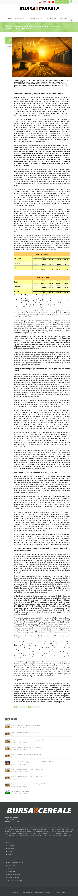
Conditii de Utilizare (13, 877)
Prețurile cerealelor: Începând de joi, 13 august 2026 (26, 776)
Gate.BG (63, 892)
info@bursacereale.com (12, 821)
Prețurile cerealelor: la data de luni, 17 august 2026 (26, 754)
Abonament (63, 18)
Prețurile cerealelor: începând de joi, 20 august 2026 (26, 732)
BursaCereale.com (39, 892)
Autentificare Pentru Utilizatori (16, 862)
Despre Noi (10, 845)
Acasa (9, 842)
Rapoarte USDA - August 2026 (20, 791)
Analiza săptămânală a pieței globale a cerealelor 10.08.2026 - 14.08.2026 (32, 762)
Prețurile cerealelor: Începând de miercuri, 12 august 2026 (28, 784)
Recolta (45, 18)
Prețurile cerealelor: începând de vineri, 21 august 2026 (27, 725)
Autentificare (63, 2)
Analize (10, 18)
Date (53, 18)
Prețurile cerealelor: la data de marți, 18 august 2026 (26, 747)
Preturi (19, 18)
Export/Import (32, 18)
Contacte (10, 854)
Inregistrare (11, 865)
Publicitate (10, 848)
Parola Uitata (11, 871)
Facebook (10, 851)
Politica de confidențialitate (14, 880)
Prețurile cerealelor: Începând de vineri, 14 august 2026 (27, 769)
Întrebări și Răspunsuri (13, 874)
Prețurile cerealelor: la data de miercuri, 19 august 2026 (27, 740)
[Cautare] (71, 20)
